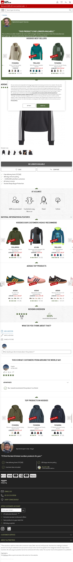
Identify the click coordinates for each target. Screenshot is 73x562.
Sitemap (5, 555)
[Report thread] (13, 372)
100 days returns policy (11, 177)
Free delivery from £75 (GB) (12, 174)
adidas (4, 84)
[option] (36, 117)
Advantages (7, 382)
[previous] (5, 56)
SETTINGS (29, 105)
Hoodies (4, 15)
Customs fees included (13, 467)
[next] (68, 56)
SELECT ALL (42, 105)
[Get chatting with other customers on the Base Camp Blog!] (10, 529)
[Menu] (3, 10)
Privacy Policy (14, 100)
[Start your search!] (70, 10)
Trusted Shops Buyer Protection (14, 184)
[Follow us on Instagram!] (4, 529)
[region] (36, 95)
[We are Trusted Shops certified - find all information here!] (39, 468)
